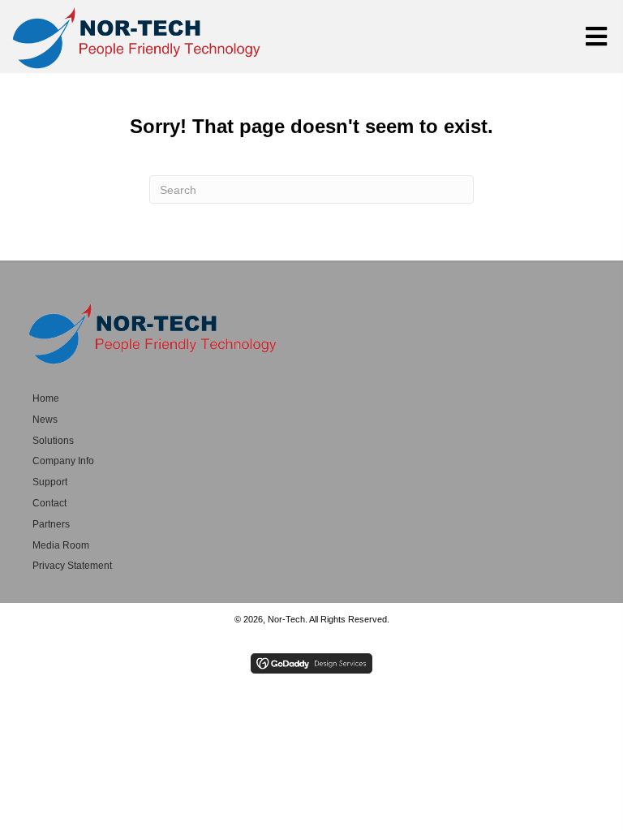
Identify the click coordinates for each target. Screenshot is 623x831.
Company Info (63, 461)
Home (45, 398)
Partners (51, 524)
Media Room (60, 545)
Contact (49, 503)
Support (49, 482)
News (45, 419)
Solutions (53, 440)
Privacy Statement (72, 565)
